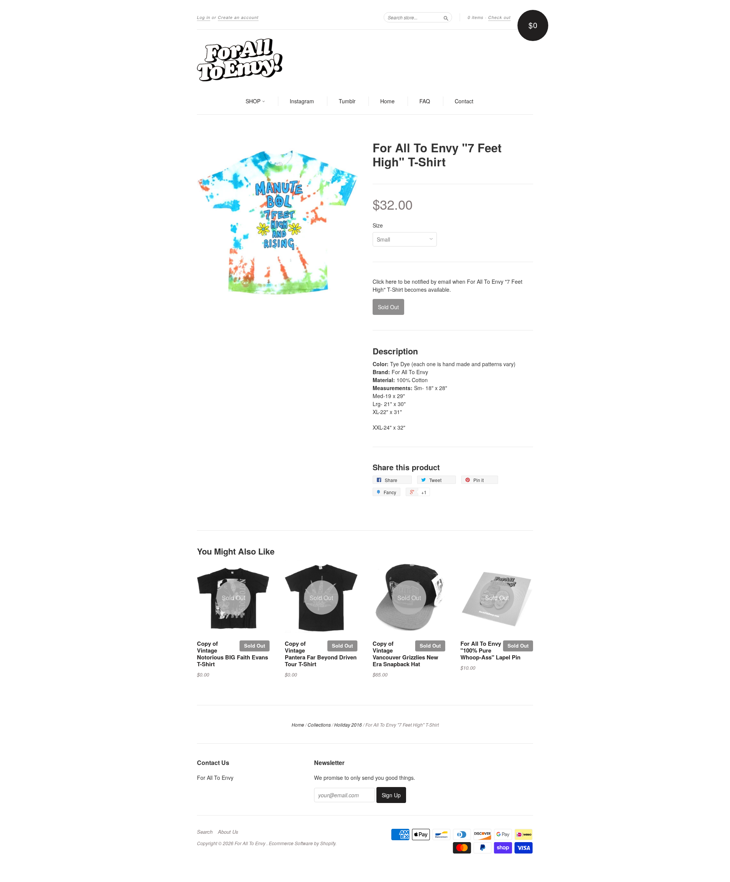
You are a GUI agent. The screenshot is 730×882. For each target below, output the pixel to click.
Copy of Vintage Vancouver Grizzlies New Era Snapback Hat (405, 653)
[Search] (446, 17)
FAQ (424, 101)
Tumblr (347, 101)
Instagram (302, 101)
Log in (203, 17)
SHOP (254, 101)
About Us (228, 832)
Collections (319, 724)
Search (205, 832)
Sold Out (254, 645)
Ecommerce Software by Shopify (302, 843)
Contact (464, 101)
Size (378, 225)
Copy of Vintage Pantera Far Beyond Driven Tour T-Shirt (321, 653)
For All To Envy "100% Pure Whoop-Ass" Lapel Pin (490, 650)
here (391, 281)
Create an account (238, 17)
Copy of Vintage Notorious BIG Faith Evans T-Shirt (232, 653)
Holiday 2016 (348, 724)
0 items (476, 17)
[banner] (365, 59)
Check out (499, 17)
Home (387, 101)
